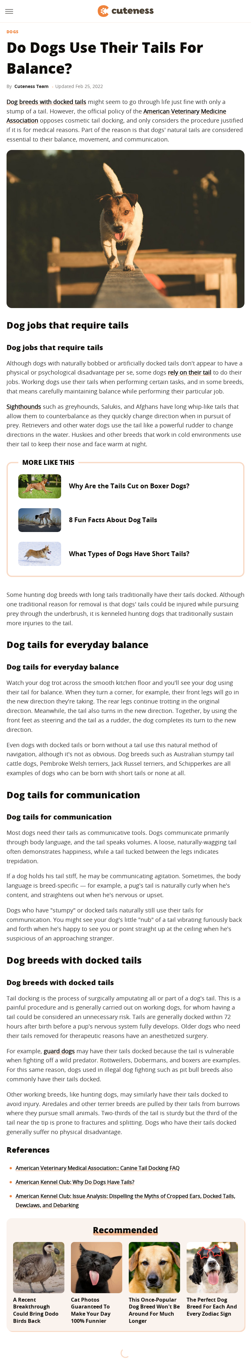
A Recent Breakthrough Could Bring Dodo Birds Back (36, 1310)
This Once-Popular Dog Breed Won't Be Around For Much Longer (154, 1310)
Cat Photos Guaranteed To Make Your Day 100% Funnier (90, 1310)
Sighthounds (24, 406)
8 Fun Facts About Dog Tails (113, 519)
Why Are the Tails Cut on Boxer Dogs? (129, 485)
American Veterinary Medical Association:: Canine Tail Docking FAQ (97, 1168)
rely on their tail (189, 372)
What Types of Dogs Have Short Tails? (129, 553)
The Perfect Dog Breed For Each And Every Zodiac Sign (212, 1306)
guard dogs (59, 1051)
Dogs (12, 32)
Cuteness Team (31, 86)
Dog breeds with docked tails (46, 102)
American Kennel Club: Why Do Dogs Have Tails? (75, 1182)
